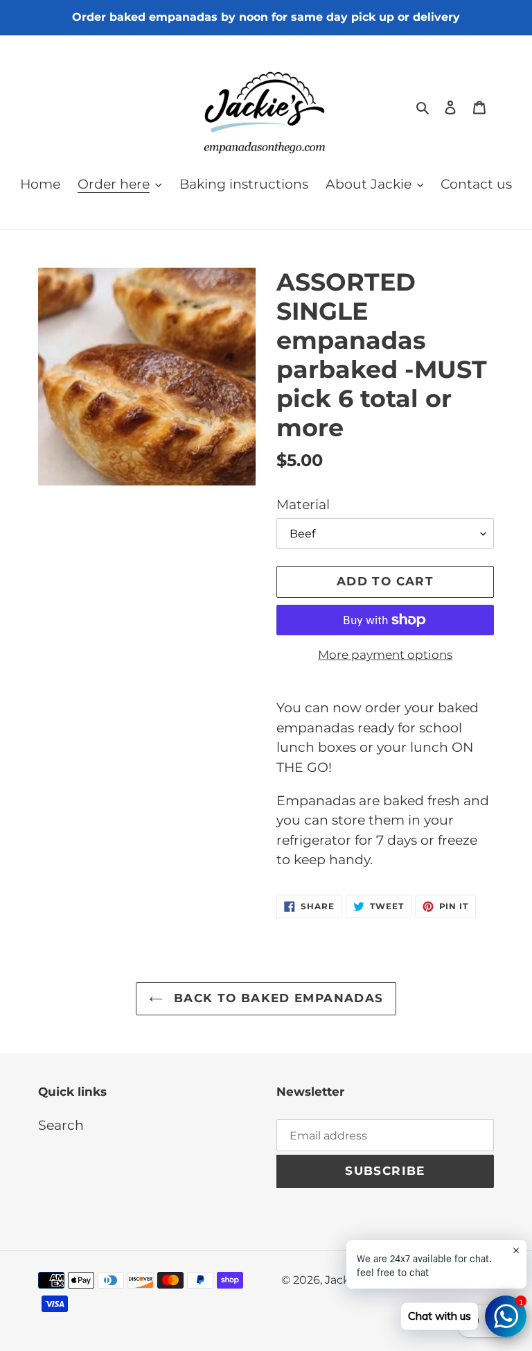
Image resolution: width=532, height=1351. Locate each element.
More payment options (385, 655)
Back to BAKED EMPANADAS (277, 998)
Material (303, 505)
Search (61, 1125)
